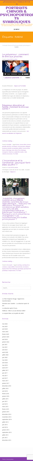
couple (9, 267)
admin (15, 59)
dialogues (28, 146)
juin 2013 (4, 437)
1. (12, 77)
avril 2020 (5, 362)
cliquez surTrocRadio (20, 86)
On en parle (9, 265)
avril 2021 (5, 350)
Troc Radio (15, 154)
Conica (7, 459)
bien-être (9, 146)
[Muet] (22, 74)
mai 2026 (4, 324)
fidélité (20, 148)
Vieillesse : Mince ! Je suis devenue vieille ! (14, 310)
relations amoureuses (7, 154)
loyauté (4, 268)
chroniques (14, 146)
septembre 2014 (7, 419)
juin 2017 (4, 373)
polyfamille (17, 152)
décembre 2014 (6, 414)
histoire (4, 150)
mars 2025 (5, 331)
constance (4, 267)
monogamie (5, 152)
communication (21, 146)
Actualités (9, 144)
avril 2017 (5, 378)
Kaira (12, 459)
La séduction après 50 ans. (9, 308)
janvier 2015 (5, 412)
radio (25, 152)
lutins (13, 150)
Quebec (22, 152)
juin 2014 (4, 424)
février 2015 (5, 409)
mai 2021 (4, 347)
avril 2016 (5, 391)
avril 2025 (5, 329)
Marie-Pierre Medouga (20, 150)
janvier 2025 (5, 337)
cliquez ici (12, 172)
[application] (16, 74)
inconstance (26, 267)
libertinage (8, 150)
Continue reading (7, 141)
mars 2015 (5, 406)
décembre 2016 (6, 386)
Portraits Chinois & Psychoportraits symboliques (16, 15)
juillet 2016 (5, 388)
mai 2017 (4, 375)
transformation (11, 270)
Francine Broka (26, 148)
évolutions (4, 148)
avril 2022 (5, 339)
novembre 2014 (6, 417)
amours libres (23, 144)
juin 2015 (4, 401)
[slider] (26, 74)
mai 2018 (4, 365)
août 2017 (5, 368)
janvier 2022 (5, 342)
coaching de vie (25, 265)
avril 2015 (5, 404)
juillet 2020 (5, 355)
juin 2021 (4, 344)
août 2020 (5, 352)
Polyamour (11, 152)
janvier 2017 (5, 383)
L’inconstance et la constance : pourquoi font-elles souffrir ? (16, 162)
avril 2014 (5, 427)
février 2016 (5, 393)
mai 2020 (4, 360)
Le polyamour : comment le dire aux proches (15, 55)
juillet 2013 (5, 435)
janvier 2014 (5, 430)
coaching (19, 265)
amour (17, 144)
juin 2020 (4, 357)
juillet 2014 (5, 422)
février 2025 (5, 334)
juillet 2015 (5, 399)
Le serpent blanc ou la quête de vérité (13, 313)
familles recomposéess (13, 148)
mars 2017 (5, 380)
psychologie (20, 268)
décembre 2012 (6, 440)
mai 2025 (4, 326)
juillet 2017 (5, 370)
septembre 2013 (7, 432)
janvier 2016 (5, 396)
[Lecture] (5, 74)
